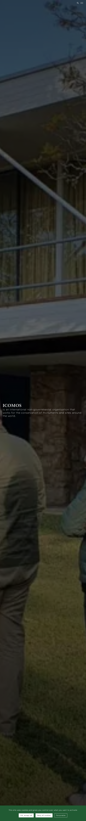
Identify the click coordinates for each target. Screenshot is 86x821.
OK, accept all (26, 815)
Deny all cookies (44, 815)
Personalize (61, 815)
